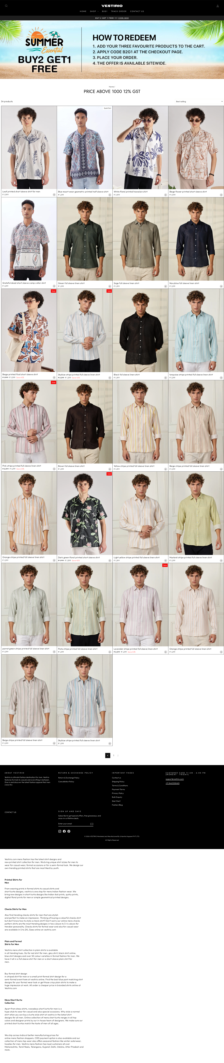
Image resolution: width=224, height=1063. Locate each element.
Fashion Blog (117, 805)
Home (111, 87)
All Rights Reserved (112, 840)
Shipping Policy (118, 781)
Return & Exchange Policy (68, 778)
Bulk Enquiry (117, 797)
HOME (83, 11)
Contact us (116, 778)
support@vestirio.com (175, 779)
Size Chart (116, 801)
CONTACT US (137, 11)
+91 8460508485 (172, 783)
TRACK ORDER (119, 11)
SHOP (93, 11)
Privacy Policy (118, 793)
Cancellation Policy (66, 781)
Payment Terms (118, 789)
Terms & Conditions (120, 785)
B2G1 (104, 11)
